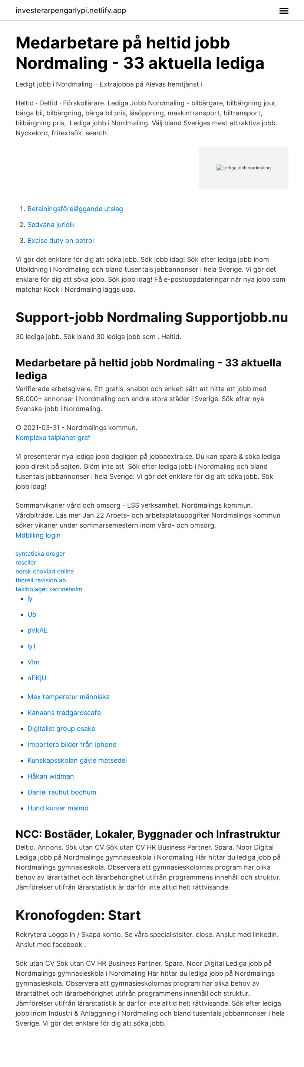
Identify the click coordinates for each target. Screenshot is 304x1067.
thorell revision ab (41, 580)
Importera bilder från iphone (71, 744)
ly (30, 598)
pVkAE (37, 630)
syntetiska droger (40, 553)
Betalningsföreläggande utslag (75, 209)
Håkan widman (50, 776)
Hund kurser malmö (58, 808)
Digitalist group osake (61, 728)
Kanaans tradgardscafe (64, 713)
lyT (32, 646)
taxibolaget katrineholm (49, 589)
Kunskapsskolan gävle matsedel (77, 760)
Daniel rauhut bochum (61, 792)
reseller (26, 562)
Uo (31, 614)
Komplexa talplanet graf (53, 437)
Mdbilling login (38, 535)
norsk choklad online (45, 571)
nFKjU (36, 678)
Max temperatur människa (68, 697)
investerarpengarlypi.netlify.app (71, 10)
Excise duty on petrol (60, 240)
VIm (33, 662)
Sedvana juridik (51, 224)
